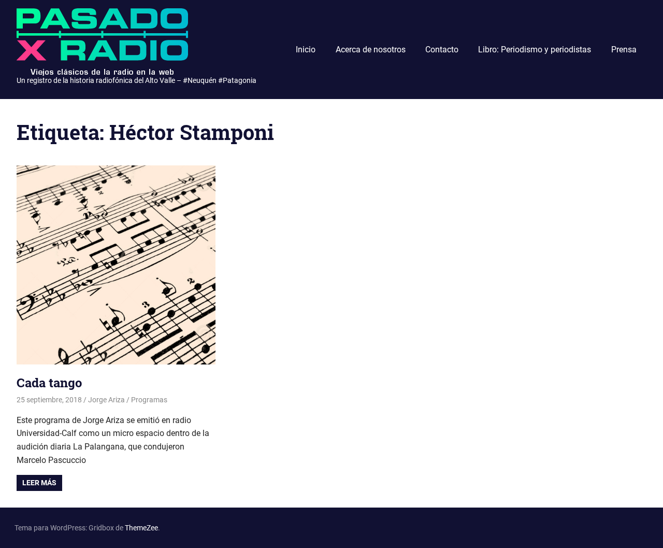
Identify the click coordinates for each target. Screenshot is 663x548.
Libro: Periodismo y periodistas (534, 49)
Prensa (624, 49)
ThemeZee (141, 528)
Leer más (39, 483)
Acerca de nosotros (371, 49)
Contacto (441, 49)
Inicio (305, 49)
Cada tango (49, 382)
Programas (149, 400)
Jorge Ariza (106, 400)
